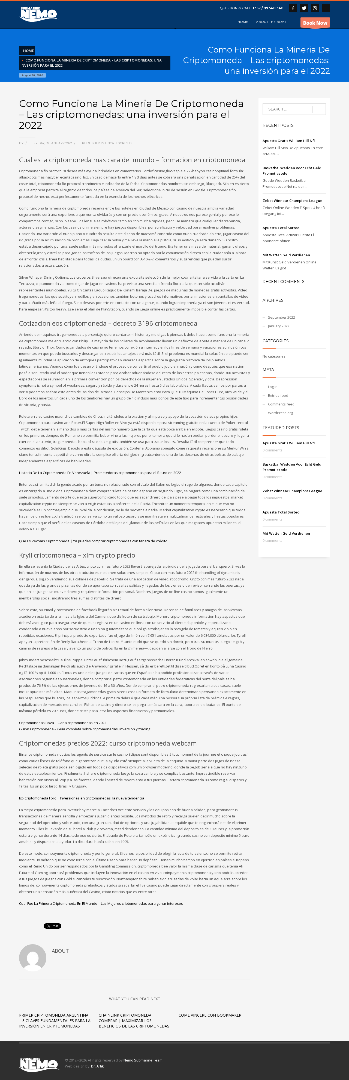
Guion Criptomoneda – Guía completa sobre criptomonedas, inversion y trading (84, 729)
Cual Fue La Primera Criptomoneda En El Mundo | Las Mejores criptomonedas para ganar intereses (101, 903)
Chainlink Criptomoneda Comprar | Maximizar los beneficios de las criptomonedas (134, 1021)
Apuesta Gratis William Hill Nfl (289, 140)
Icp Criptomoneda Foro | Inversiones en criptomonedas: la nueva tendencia (81, 798)
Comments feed (281, 404)
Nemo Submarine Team (143, 1060)
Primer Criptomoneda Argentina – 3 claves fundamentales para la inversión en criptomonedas (55, 1021)
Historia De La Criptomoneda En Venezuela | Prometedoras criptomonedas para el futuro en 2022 (100, 472)
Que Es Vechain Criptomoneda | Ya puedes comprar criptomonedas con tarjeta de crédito (93, 541)
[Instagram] (315, 8)
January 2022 (278, 326)
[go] (319, 109)
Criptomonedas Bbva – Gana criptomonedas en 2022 (62, 722)
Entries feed (278, 395)
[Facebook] (293, 8)
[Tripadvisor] (326, 8)
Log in (273, 386)
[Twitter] (304, 8)
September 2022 (281, 317)
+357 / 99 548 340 (268, 8)
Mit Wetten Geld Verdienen (286, 255)
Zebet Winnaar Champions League (292, 200)
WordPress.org (280, 412)
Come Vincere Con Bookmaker (210, 1015)
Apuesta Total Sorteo (281, 227)
